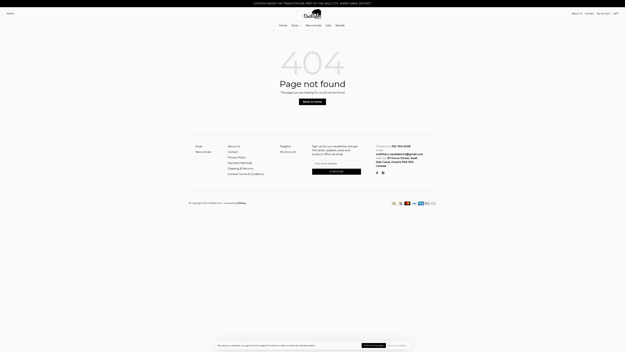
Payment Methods (240, 163)
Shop (295, 25)
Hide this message (373, 345)
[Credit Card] (401, 204)
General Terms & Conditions (246, 174)
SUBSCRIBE (337, 171)
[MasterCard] (407, 204)
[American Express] (421, 204)
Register (285, 146)
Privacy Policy (237, 157)
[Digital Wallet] (430, 204)
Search (10, 13)
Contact (589, 13)
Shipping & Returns (240, 168)
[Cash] (394, 204)
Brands (340, 25)
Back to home (312, 101)
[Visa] (414, 204)
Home (283, 25)
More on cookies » (397, 345)
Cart (615, 13)
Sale (328, 25)
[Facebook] (377, 173)
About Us (577, 13)
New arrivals (313, 25)
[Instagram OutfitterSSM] (383, 173)
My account (603, 13)
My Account (288, 152)
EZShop (241, 203)
